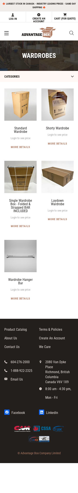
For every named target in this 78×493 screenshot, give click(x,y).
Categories (12, 76)
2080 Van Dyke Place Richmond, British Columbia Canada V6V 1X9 (57, 372)
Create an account (38, 19)
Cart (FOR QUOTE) (65, 18)
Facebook (18, 413)
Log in (13, 18)
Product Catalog (15, 329)
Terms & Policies (50, 329)
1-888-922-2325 (21, 371)
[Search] (71, 33)
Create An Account (52, 338)
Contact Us (12, 347)
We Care (45, 347)
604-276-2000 (20, 362)
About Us (10, 338)
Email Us (17, 379)
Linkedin (51, 413)
